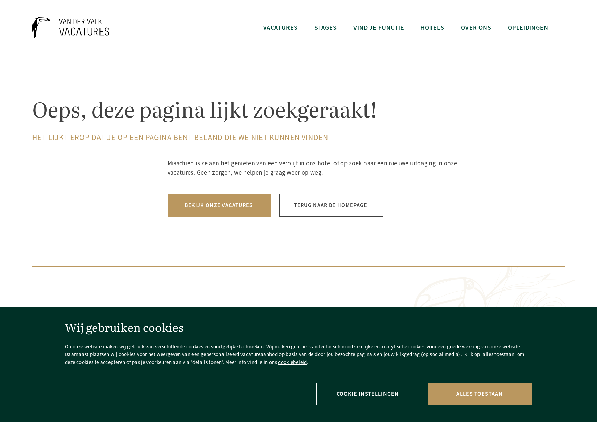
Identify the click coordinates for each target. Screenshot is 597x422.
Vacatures (280, 27)
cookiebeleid (292, 362)
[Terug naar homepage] (70, 27)
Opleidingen (528, 27)
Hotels (432, 27)
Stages (325, 27)
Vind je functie (378, 27)
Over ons (476, 27)
